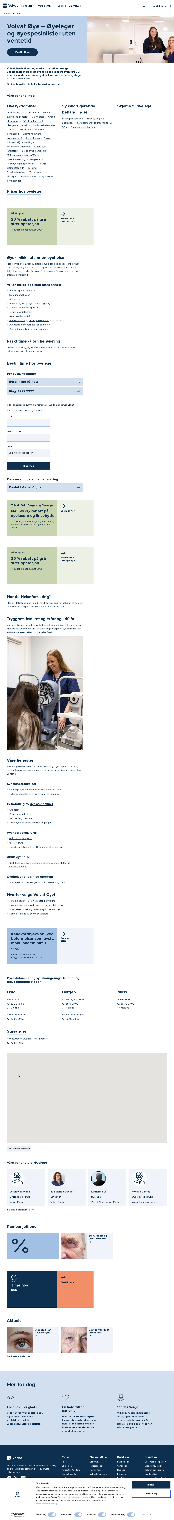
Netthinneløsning (16, 159)
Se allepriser (65, 939)
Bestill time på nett (23, 382)
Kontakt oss (151, 1457)
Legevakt (94, 1461)
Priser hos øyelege (24, 191)
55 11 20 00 (72, 1003)
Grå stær (14, 809)
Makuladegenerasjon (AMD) (21, 155)
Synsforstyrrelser (16, 172)
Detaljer (143, 1515)
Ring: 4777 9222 (21, 391)
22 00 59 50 (17, 1018)
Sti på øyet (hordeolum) (34, 150)
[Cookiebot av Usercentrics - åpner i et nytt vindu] (17, 1515)
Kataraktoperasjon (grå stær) (24, 307)
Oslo (11, 992)
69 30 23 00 (127, 1003)
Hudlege (121, 1470)
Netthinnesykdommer (21, 818)
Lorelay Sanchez (20, 1191)
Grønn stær (38, 116)
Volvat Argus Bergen (73, 1014)
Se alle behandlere (18, 1209)
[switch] (78, 1514)
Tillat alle (151, 1485)
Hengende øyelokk (17, 125)
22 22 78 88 (17, 1003)
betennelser (49, 862)
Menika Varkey (141, 1191)
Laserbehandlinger (19, 846)
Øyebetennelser (28, 176)
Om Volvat (77, 5)
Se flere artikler (16, 1356)
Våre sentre (47, 5)
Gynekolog (122, 1466)
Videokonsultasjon (153, 1466)
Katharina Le (99, 1191)
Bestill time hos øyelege (68, 220)
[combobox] (144, 6)
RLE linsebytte (17, 320)
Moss (122, 992)
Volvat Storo (13, 999)
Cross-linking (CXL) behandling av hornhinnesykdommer (29, 142)
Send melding (151, 1474)
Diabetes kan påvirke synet (43, 1331)
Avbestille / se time (71, 1470)
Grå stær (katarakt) (33, 121)
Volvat (65, 1457)
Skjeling (32, 167)
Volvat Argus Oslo (16, 1014)
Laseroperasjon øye (72, 118)
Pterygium (34, 159)
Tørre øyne (35, 172)
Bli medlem (67, 1466)
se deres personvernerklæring (74, 1497)
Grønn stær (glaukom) (20, 311)
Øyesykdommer (21, 106)
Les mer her (68, 510)
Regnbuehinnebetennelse (21, 163)
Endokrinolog (123, 1461)
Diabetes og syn (15, 112)
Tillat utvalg (151, 1494)
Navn (9, 416)
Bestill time (123, 1457)
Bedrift (62, 5)
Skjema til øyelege (134, 106)
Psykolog (121, 1474)
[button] (154, 1090)
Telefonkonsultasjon (154, 1470)
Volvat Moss (123, 999)
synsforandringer (18, 866)
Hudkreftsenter (97, 1470)
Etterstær (34, 112)
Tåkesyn (11, 176)
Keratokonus (33, 138)
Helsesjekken (96, 1466)
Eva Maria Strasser (62, 1191)
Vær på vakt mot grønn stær (99, 1331)
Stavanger (16, 1031)
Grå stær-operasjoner (20, 838)
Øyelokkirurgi (16, 842)
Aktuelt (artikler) (69, 1474)
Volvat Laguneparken (73, 999)
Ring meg (28, 465)
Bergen (69, 992)
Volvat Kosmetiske (98, 1474)
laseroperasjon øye (39, 320)
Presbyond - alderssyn (83, 127)
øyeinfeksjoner (33, 862)
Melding (14, 1007)
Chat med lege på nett (155, 1461)
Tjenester (28, 5)
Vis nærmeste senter (19, 1148)
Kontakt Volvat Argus (25, 487)
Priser (64, 1461)
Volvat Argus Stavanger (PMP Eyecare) (27, 1038)
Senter (10, 446)
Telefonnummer (14, 431)
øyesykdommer (41, 804)
